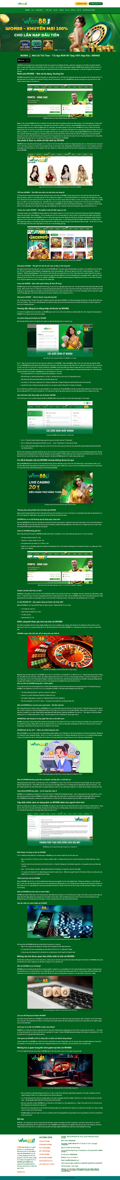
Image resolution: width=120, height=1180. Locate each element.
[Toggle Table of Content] (27, 60)
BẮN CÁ (73, 10)
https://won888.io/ (72, 1157)
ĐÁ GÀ (67, 10)
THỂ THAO (49, 10)
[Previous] (4, 33)
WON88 (27, 10)
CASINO (61, 10)
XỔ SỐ (55, 10)
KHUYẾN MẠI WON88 (89, 10)
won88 (70, 1169)
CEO (32, 10)
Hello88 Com (21, 1172)
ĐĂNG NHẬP (39, 10)
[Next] (115, 33)
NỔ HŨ (79, 10)
